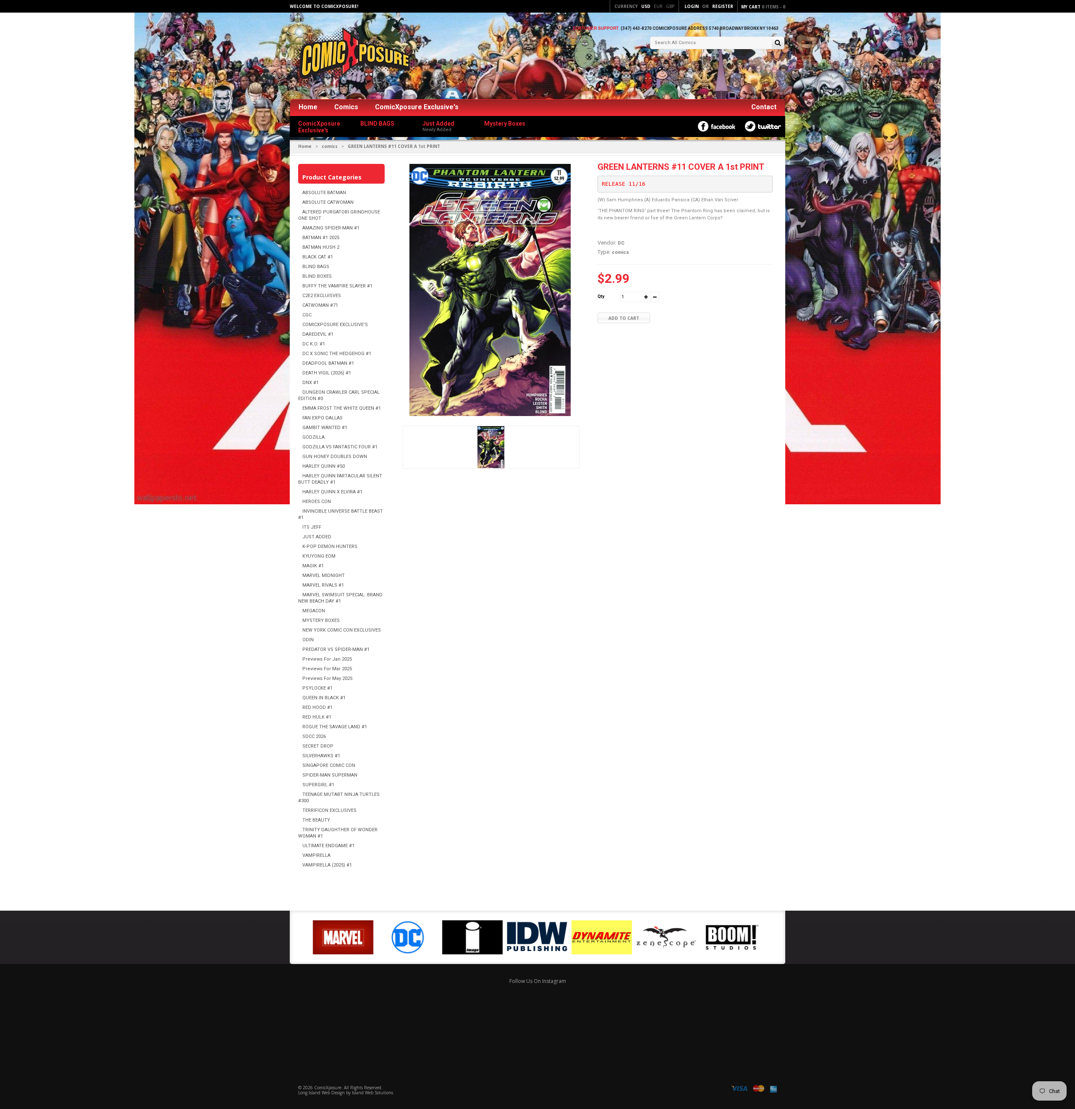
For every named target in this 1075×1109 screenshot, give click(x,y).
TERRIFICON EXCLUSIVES (329, 810)
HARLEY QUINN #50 (323, 466)
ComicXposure (327, 1088)
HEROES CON (316, 501)
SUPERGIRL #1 (318, 785)
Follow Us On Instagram (537, 981)
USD (645, 6)
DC (621, 243)
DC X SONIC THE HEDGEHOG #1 (336, 353)
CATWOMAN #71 (320, 305)
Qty (601, 296)
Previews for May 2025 (327, 678)
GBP (670, 6)
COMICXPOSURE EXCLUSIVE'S (335, 324)
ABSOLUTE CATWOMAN (328, 202)
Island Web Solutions (372, 1093)
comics (330, 146)
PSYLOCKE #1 (317, 688)
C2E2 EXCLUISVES (321, 295)
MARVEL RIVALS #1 (323, 585)
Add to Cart (623, 318)
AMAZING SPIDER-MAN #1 (330, 228)
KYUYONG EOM (319, 556)
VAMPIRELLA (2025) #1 (327, 865)
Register (722, 6)
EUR (658, 6)
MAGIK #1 (313, 566)
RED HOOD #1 (317, 707)
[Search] (778, 43)
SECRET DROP (317, 746)
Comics (346, 107)
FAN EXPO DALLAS (322, 418)
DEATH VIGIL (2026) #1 (326, 373)
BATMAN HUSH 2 (320, 247)
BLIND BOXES (317, 276)
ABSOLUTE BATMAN (324, 192)
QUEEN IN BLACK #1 (324, 698)
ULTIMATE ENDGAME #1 (328, 845)
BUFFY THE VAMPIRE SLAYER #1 (337, 286)
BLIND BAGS (315, 266)
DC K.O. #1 (313, 344)
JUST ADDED (316, 537)
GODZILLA (313, 437)
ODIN (308, 640)
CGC (307, 315)
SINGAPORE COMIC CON (328, 765)
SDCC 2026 (314, 736)
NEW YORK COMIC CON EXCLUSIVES (341, 630)
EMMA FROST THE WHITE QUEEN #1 (341, 408)
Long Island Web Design (321, 1093)
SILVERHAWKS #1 (321, 756)
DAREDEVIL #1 (317, 334)
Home (308, 107)
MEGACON (313, 611)
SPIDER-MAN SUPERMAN (329, 775)
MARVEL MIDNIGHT (323, 575)
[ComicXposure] (353, 56)
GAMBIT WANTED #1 (324, 427)
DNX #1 (310, 382)
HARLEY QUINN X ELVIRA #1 (332, 492)
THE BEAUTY (316, 820)
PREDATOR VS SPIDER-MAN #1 (336, 649)
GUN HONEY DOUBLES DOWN (334, 456)
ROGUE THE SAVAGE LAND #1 (334, 727)
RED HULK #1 (316, 717)
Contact (763, 107)
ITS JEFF (311, 527)
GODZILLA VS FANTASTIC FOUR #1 (340, 447)
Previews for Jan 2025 (327, 659)
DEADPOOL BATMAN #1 (328, 363)
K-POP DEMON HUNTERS (329, 546)
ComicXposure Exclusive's (417, 107)
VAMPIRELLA (316, 855)
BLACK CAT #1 (317, 257)
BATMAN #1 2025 (320, 237)
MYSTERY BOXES (321, 620)
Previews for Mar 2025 (327, 669)
